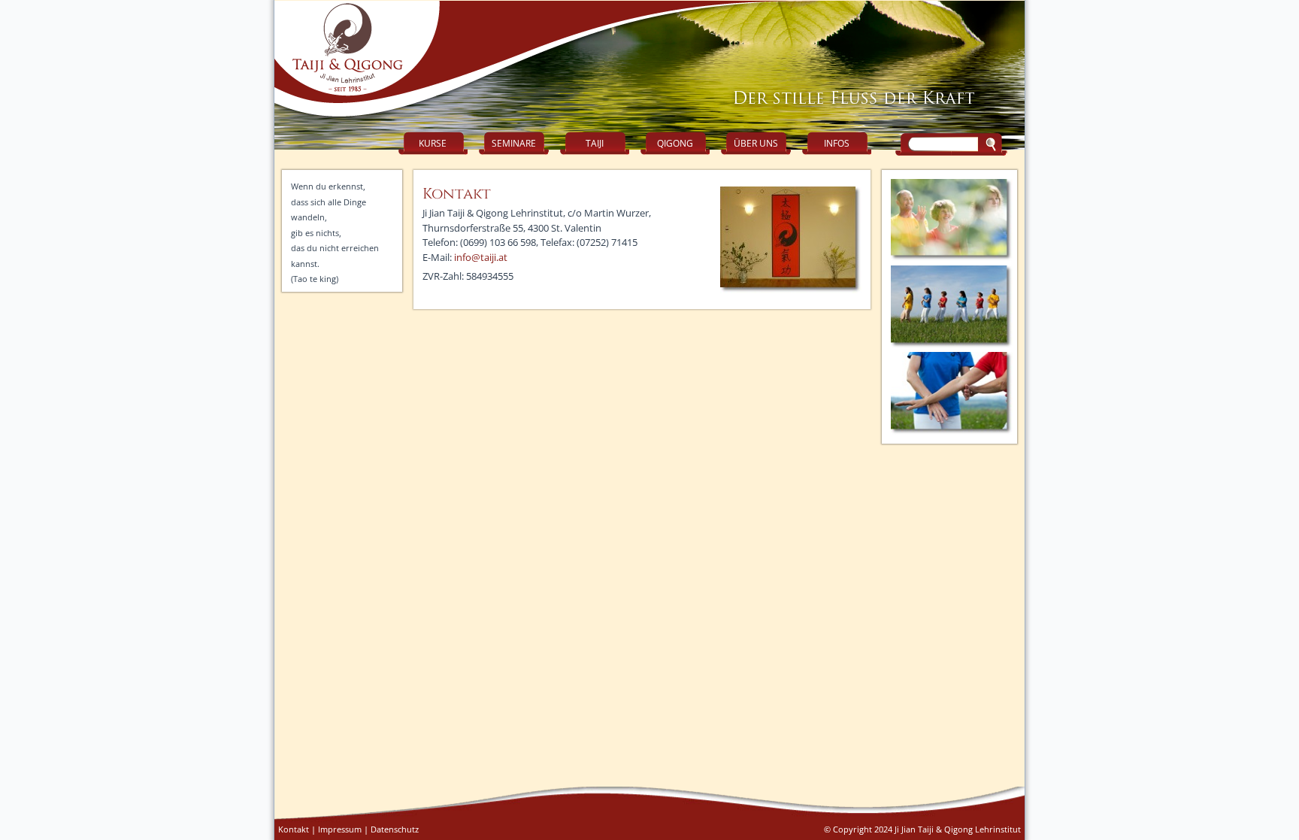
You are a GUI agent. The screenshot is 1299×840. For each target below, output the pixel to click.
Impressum (340, 829)
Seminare (514, 143)
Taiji (595, 143)
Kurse (433, 143)
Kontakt (293, 829)
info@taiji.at (480, 257)
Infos (836, 143)
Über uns (756, 143)
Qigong (675, 143)
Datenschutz (395, 829)
